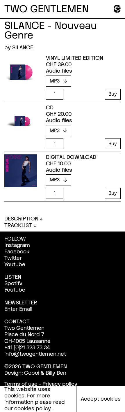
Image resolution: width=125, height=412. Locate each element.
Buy (112, 94)
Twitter (13, 258)
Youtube (14, 264)
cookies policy (33, 408)
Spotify (13, 283)
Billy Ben (56, 373)
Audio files (59, 71)
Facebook (17, 251)
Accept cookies (101, 399)
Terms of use (21, 384)
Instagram (17, 245)
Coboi (31, 373)
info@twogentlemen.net (35, 354)
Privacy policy (59, 384)
